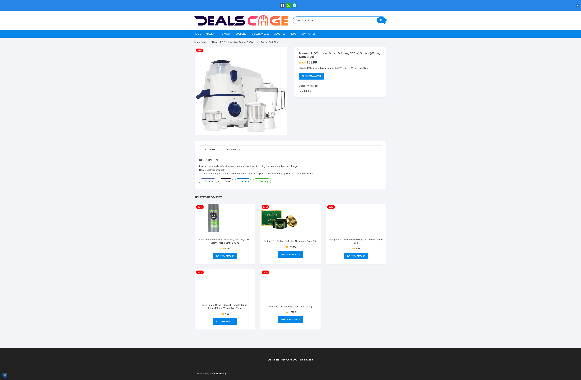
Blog (293, 34)
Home (197, 34)
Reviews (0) (233, 149)
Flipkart (225, 34)
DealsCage (306, 359)
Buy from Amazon (311, 76)
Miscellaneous (260, 34)
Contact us (308, 34)
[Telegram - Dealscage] (294, 5)
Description (211, 149)
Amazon (210, 34)
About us (279, 34)
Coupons (241, 34)
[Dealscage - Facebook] (282, 5)
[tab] (211, 150)
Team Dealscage (218, 373)
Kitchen (308, 91)
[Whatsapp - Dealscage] (288, 5)
